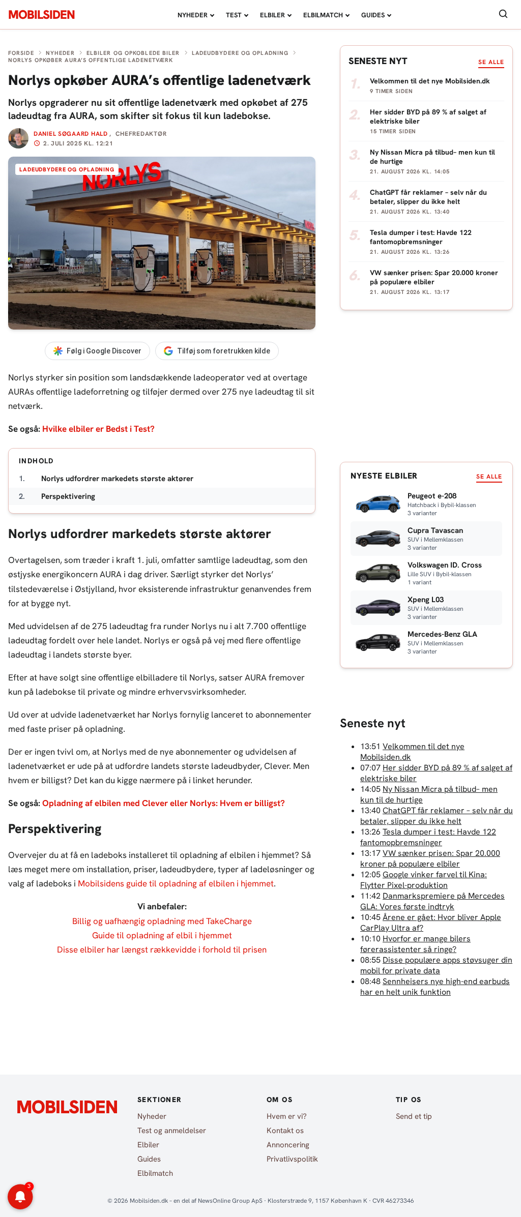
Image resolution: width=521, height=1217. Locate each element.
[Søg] (503, 14)
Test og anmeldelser (171, 1130)
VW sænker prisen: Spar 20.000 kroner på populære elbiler (430, 858)
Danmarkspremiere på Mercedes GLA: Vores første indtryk (432, 901)
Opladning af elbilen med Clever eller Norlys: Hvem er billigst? (163, 803)
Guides (373, 15)
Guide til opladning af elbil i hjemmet (162, 935)
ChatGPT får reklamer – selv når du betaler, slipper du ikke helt (436, 815)
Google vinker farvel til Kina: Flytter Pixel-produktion (423, 880)
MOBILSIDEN (41, 15)
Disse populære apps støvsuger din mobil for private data (436, 965)
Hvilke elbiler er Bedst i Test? (98, 428)
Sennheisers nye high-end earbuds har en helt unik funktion (435, 986)
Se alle (491, 62)
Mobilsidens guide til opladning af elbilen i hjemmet (176, 883)
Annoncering (288, 1145)
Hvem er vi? (287, 1116)
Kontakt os (285, 1130)
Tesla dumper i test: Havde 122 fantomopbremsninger (428, 837)
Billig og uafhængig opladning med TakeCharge (162, 921)
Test (234, 15)
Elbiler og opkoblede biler (133, 52)
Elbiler (272, 15)
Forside (21, 52)
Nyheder (193, 15)
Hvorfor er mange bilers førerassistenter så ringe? (415, 944)
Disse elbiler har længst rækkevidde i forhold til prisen (162, 949)
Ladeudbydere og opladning (240, 52)
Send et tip (414, 1116)
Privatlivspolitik (292, 1159)
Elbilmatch (323, 15)
